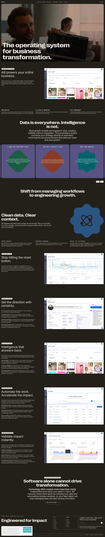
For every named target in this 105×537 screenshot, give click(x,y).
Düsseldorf (68, 522)
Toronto (67, 525)
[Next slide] (102, 182)
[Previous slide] (98, 182)
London (67, 519)
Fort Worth (55, 522)
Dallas (55, 519)
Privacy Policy (92, 527)
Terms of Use (96, 534)
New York (55, 525)
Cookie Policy (92, 534)
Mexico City (68, 526)
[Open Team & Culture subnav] (51, 1)
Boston (55, 526)
